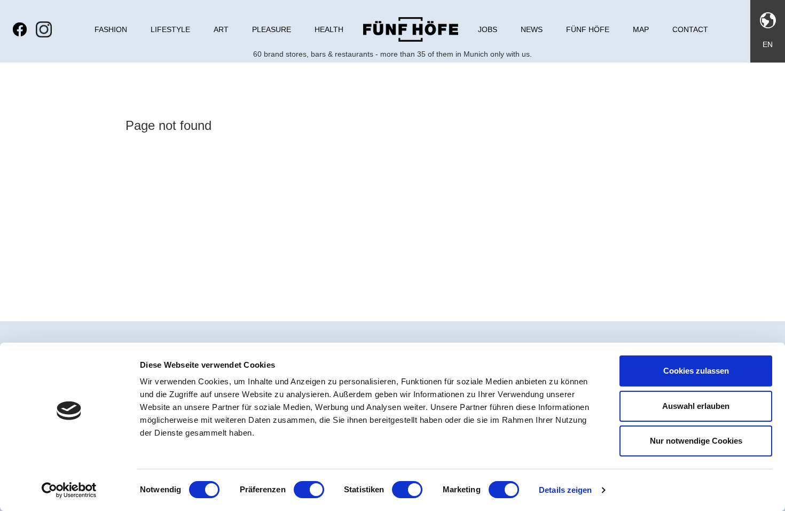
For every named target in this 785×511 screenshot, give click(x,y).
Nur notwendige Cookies (696, 440)
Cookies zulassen (696, 370)
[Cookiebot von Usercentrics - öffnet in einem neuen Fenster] (69, 490)
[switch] (309, 489)
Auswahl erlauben (695, 406)
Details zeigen (565, 489)
